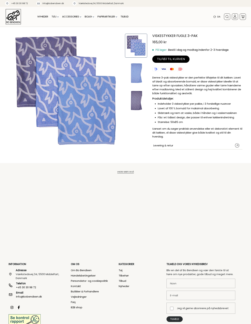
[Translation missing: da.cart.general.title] (243, 17)
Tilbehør (124, 275)
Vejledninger (79, 297)
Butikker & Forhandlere (85, 291)
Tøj (120, 270)
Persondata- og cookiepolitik (89, 281)
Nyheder (124, 286)
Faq (73, 302)
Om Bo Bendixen (81, 270)
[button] (55, 17)
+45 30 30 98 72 (19, 3)
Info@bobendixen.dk (53, 3)
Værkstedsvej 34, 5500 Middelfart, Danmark (101, 3)
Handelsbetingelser (83, 275)
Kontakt (76, 286)
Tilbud (122, 281)
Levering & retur (163, 145)
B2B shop (76, 307)
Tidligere (8, 91)
